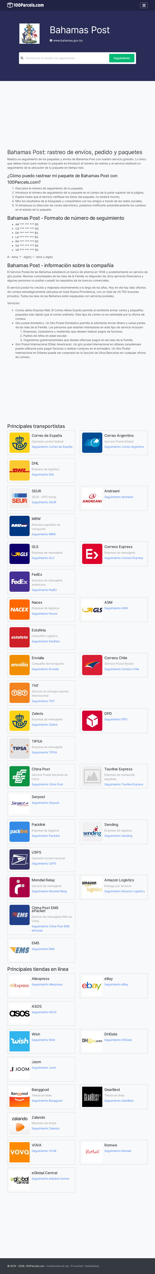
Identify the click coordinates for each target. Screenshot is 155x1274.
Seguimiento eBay (116, 984)
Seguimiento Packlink (46, 835)
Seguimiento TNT (43, 701)
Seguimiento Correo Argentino (124, 446)
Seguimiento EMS (43, 949)
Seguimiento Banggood (47, 1100)
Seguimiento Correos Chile (121, 669)
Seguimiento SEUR (44, 502)
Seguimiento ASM (116, 608)
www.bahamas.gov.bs (68, 40)
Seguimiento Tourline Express (123, 784)
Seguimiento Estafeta (46, 641)
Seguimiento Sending (118, 835)
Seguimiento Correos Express (123, 558)
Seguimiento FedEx (44, 590)
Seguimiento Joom (44, 1067)
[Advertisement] (77, 115)
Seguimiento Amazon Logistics (124, 891)
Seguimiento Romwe (117, 1150)
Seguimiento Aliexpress (47, 984)
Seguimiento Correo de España (52, 446)
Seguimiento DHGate (118, 1040)
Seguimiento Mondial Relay (49, 891)
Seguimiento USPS (44, 863)
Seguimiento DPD (115, 719)
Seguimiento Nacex (45, 613)
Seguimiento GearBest (119, 1100)
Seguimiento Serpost (45, 802)
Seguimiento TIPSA (44, 752)
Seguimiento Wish (43, 1040)
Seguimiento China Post (47, 784)
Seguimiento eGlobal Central (50, 1178)
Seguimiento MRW (44, 534)
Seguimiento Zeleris (45, 724)
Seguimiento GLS (43, 558)
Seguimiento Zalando (46, 1128)
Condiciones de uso (57, 1266)
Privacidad (77, 1266)
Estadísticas (92, 1266)
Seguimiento (122, 58)
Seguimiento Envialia (45, 669)
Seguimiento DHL (43, 474)
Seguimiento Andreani (118, 497)
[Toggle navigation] (144, 5)
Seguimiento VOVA (44, 1150)
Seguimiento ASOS (44, 1012)
